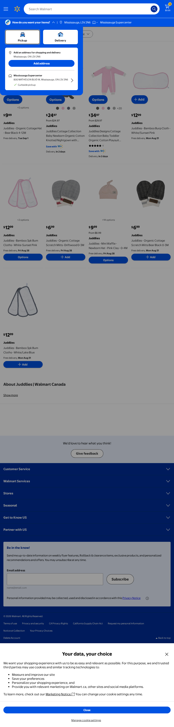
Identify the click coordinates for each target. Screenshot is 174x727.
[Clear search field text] (148, 8)
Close (87, 710)
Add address (42, 63)
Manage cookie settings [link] (86, 720)
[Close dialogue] (167, 654)
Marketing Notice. (59, 694)
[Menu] (6, 9)
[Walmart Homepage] (17, 9)
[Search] (154, 9)
